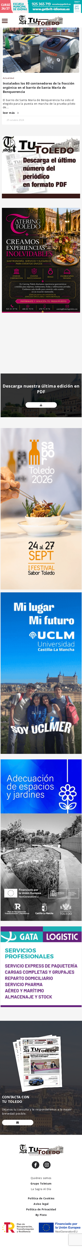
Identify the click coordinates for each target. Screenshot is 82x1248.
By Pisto (41, 1215)
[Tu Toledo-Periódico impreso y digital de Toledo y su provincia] (40, 20)
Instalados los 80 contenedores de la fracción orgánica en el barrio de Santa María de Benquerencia (39, 87)
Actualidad (8, 78)
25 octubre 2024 (15, 120)
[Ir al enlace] (35, 1165)
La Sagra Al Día (41, 1189)
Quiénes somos (41, 1178)
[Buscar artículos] (78, 21)
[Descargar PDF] (41, 405)
